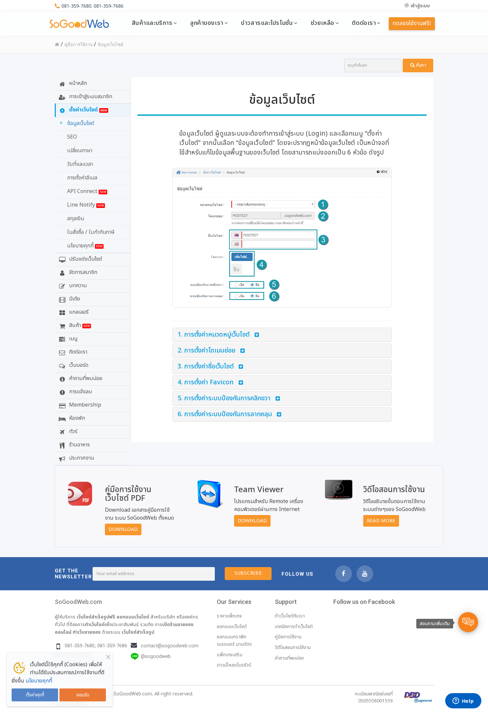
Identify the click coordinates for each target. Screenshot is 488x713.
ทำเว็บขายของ (87, 632)
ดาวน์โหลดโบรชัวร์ (234, 665)
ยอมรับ (82, 694)
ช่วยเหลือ (322, 23)
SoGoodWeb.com (78, 601)
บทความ (77, 286)
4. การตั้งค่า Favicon (206, 382)
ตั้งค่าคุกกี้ (35, 694)
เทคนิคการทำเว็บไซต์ (294, 626)
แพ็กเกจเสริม (229, 655)
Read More (381, 521)
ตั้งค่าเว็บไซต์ (87, 110)
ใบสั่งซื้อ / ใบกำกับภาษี (91, 232)
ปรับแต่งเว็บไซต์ (85, 259)
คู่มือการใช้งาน (288, 637)
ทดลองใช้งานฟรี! (412, 23)
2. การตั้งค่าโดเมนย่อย (206, 351)
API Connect (86, 191)
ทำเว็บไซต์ (95, 624)
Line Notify (85, 205)
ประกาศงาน (81, 458)
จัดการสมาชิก (82, 272)
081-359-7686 (108, 6)
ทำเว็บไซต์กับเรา (290, 616)
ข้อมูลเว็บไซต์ (80, 123)
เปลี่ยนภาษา (79, 151)
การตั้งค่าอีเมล (82, 178)
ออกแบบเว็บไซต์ (133, 616)
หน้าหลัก (77, 83)
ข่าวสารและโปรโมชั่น (267, 23)
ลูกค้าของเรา (206, 23)
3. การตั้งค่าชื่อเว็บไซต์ (206, 366)
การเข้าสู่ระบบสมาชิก (90, 96)
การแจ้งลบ (80, 392)
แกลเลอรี (78, 312)
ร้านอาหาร (79, 445)
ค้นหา (420, 65)
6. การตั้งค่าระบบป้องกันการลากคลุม (225, 414)
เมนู (73, 339)
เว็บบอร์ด (78, 365)
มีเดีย (74, 299)
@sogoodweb (156, 656)
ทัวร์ (72, 431)
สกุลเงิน (75, 219)
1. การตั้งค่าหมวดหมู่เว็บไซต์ (214, 335)
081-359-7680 (76, 6)
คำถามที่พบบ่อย (85, 378)
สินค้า (79, 325)
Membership (84, 405)
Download (123, 529)
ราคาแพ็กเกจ (229, 616)
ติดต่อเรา (364, 23)
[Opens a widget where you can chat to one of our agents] (463, 701)
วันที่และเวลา (80, 164)
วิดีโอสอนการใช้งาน (293, 647)
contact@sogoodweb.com (170, 646)
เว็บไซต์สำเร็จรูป (138, 632)
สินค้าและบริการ (152, 23)
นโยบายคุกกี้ (85, 246)
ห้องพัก (76, 418)
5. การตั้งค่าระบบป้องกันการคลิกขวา (224, 398)
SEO (72, 137)
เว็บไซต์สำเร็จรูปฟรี (96, 616)
